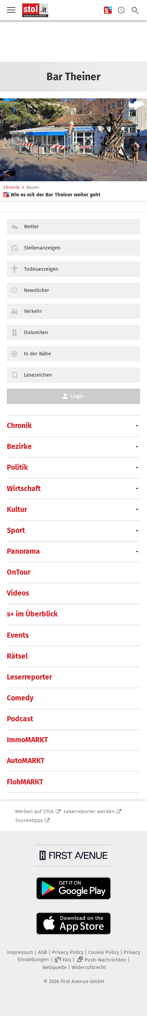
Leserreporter (29, 677)
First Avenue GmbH (82, 981)
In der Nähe (37, 354)
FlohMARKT (25, 782)
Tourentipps (29, 820)
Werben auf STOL (34, 811)
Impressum (20, 952)
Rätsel (17, 656)
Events (18, 635)
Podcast (20, 718)
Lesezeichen (38, 375)
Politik (17, 467)
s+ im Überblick (32, 614)
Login (77, 396)
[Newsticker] (121, 10)
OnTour (18, 572)
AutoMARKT (25, 760)
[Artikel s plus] (73, 139)
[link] (52, 195)
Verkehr (33, 311)
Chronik (11, 187)
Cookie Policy (103, 952)
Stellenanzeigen (42, 248)
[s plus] (108, 10)
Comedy (20, 698)
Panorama (23, 551)
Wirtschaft (24, 488)
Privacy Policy (67, 952)
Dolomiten (36, 332)
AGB (42, 952)
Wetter (31, 226)
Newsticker (36, 290)
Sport (16, 530)
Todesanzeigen (41, 269)
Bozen (32, 187)
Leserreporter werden (89, 811)
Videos (18, 593)
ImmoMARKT (27, 739)
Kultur (17, 509)
